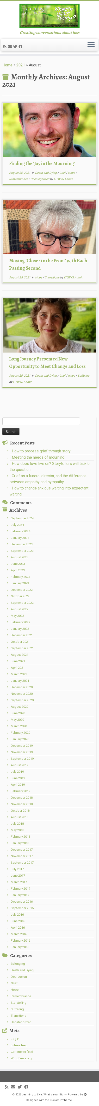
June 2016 (18, 921)
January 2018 (20, 843)
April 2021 (18, 667)
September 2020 (22, 700)
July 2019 (17, 771)
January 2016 (20, 947)
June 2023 (18, 564)
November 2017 (22, 856)
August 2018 (19, 817)
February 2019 (20, 791)
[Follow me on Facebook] (21, 47)
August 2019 (19, 765)
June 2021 (18, 661)
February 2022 (20, 622)
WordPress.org (21, 1058)
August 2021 (19, 654)
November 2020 (22, 693)
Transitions (52, 277)
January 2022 (20, 628)
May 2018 (17, 830)
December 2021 (22, 635)
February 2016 (20, 940)
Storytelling (18, 1002)
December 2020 (22, 687)
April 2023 (18, 570)
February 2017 (20, 888)
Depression (19, 976)
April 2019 (18, 784)
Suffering (83, 375)
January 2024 (20, 538)
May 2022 (17, 615)
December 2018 (22, 797)
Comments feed (22, 1052)
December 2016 (22, 901)
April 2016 (18, 927)
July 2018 (17, 823)
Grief (62, 172)
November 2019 (22, 752)
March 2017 (19, 882)
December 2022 (22, 590)
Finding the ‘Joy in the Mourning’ (42, 163)
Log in (15, 1039)
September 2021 (22, 648)
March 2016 (19, 934)
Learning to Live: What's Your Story (44, 1094)
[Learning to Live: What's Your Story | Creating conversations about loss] (49, 16)
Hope (72, 172)
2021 (20, 65)
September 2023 (22, 551)
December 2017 (22, 849)
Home (7, 65)
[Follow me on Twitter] (16, 47)
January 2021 (20, 680)
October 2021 (20, 641)
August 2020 (19, 706)
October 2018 (20, 810)
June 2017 (18, 875)
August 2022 (19, 609)
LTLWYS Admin (63, 179)
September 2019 (22, 758)
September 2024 (22, 518)
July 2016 (17, 914)
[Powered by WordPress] (85, 1093)
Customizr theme (61, 1100)
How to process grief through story (41, 451)
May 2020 (17, 719)
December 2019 (22, 745)
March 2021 (19, 674)
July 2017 (17, 869)
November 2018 (22, 804)
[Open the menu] (91, 45)
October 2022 (20, 596)
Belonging (18, 963)
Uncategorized (40, 179)
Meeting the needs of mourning (38, 457)
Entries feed (19, 1045)
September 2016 (22, 908)
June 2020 (18, 713)
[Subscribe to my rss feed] (5, 47)
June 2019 (18, 778)
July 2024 (17, 525)
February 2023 (20, 577)
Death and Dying (46, 172)
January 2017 (20, 895)
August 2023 (19, 557)
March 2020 (19, 726)
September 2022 (22, 602)
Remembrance (19, 179)
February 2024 (20, 531)
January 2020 (20, 739)
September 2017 (22, 862)
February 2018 (20, 836)
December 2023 (22, 544)
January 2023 (20, 583)
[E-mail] (10, 47)
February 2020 (20, 732)
